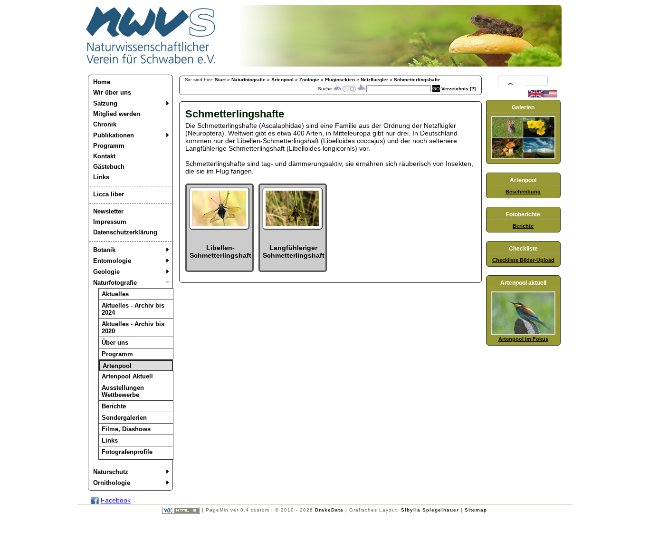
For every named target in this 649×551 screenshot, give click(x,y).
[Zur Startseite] (151, 64)
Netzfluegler (374, 79)
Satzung (105, 103)
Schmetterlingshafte (417, 79)
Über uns (115, 342)
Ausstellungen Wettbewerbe (123, 391)
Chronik (104, 124)
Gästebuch (108, 166)
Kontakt (104, 156)
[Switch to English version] (542, 95)
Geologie (106, 271)
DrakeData (329, 509)
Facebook (116, 500)
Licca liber (108, 194)
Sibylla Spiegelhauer (430, 509)
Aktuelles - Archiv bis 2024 (133, 309)
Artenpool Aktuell (127, 376)
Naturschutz (110, 471)
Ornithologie (111, 482)
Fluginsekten (340, 79)
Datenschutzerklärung (125, 232)
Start (220, 79)
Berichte (114, 406)
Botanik (104, 249)
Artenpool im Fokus (523, 339)
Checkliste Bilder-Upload (523, 260)
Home (101, 82)
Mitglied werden (116, 113)
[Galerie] (523, 157)
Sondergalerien (124, 417)
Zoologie (309, 79)
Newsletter (108, 211)
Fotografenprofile (127, 451)
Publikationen (113, 135)
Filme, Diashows (126, 429)
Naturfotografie (115, 282)
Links (101, 177)
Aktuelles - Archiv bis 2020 (133, 327)
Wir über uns (112, 92)
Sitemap (476, 509)
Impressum (109, 221)
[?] (473, 88)
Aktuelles (115, 294)
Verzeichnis (454, 88)
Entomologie (112, 260)
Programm (108, 145)
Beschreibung (523, 191)
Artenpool (117, 365)
